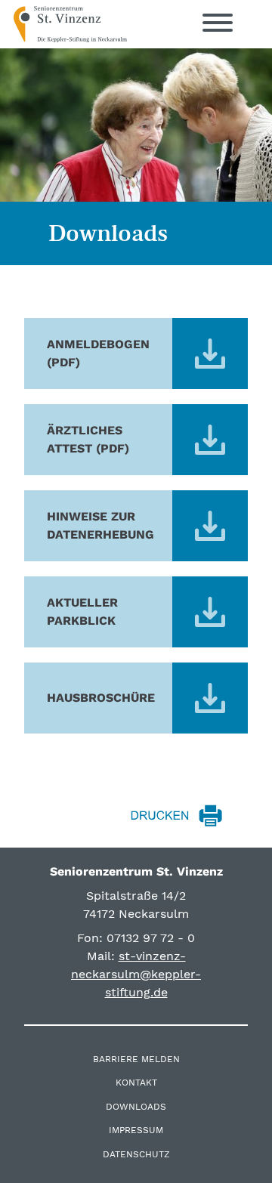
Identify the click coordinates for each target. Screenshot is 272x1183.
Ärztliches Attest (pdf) (88, 439)
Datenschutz (136, 1154)
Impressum (136, 1130)
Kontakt (136, 1082)
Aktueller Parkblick (82, 611)
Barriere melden (136, 1059)
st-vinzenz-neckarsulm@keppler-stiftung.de (136, 974)
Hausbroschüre (101, 697)
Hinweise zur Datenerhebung (100, 525)
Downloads (136, 1106)
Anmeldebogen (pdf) (98, 353)
